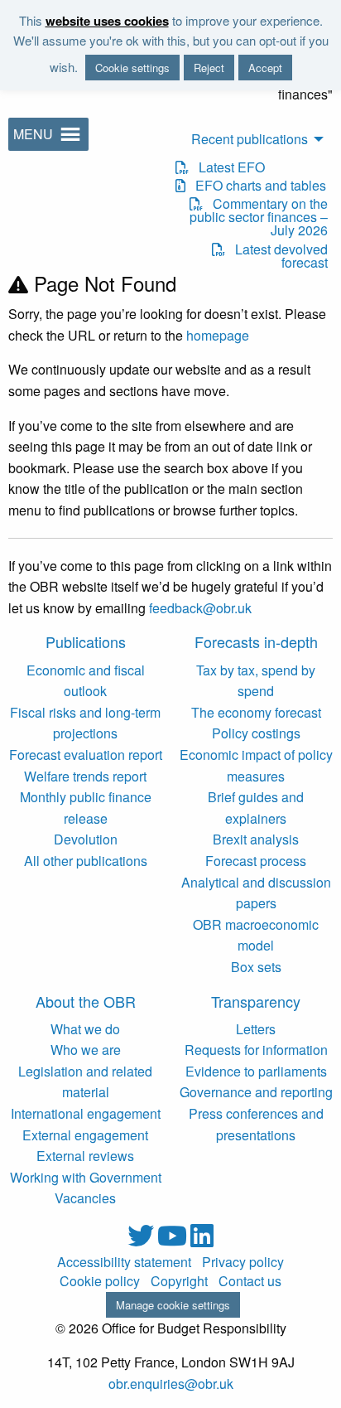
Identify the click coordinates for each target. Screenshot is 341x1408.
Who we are (85, 1049)
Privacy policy (243, 1262)
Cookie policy (100, 1281)
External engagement (85, 1134)
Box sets (256, 966)
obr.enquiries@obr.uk (170, 1383)
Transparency (255, 1001)
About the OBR (86, 1001)
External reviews (85, 1155)
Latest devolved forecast (276, 256)
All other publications (85, 860)
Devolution (86, 839)
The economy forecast (256, 712)
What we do (85, 1028)
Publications (86, 641)
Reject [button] (209, 67)
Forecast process (255, 860)
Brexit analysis (256, 839)
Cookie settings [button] (132, 67)
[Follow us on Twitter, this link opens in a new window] (142, 1240)
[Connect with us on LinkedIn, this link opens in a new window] (202, 1240)
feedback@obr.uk (200, 607)
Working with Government (85, 1177)
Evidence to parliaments (256, 1071)
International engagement (86, 1113)
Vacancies (85, 1197)
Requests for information (256, 1049)
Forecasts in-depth (256, 641)
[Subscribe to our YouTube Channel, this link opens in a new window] (173, 1240)
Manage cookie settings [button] (173, 1305)
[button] (33, 134)
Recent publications (249, 138)
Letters (256, 1028)
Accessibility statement (124, 1262)
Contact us (250, 1281)
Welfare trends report (85, 776)
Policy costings (256, 733)
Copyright (179, 1281)
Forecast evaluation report (85, 754)
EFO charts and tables (255, 185)
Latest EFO (227, 167)
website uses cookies (107, 21)
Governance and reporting (256, 1091)
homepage (217, 335)
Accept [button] (265, 67)
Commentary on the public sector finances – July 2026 (258, 217)
